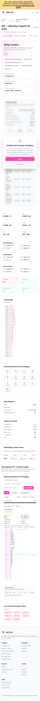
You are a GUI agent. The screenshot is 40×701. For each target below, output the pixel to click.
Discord (23, 669)
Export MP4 (28, 488)
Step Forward (25, 493)
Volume (19, 592)
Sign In (20, 159)
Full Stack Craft (26, 646)
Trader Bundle (5, 659)
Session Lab (3, 20)
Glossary (4, 672)
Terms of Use (5, 685)
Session (25, 592)
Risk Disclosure (6, 682)
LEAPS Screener (6, 654)
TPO (10, 592)
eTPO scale (7, 483)
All (6, 592)
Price (14, 592)
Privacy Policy (5, 688)
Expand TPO (9, 302)
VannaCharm (5, 646)
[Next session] (37, 20)
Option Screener (6, 648)
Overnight (31, 592)
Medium (24, 674)
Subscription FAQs (7, 669)
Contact (3, 667)
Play (6, 493)
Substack (24, 672)
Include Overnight (11, 480)
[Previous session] (33, 20)
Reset (6, 497)
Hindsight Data (6, 656)
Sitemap (24, 651)
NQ (12, 20)
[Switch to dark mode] (32, 12)
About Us (24, 648)
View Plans (20, 164)
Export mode (8, 488)
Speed (18, 497)
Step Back (14, 493)
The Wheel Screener (7, 651)
